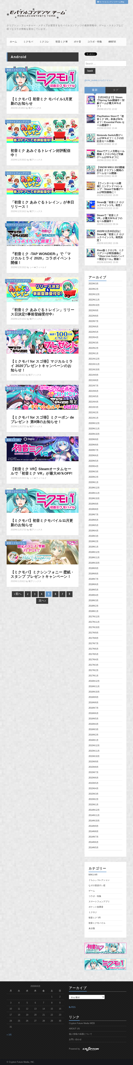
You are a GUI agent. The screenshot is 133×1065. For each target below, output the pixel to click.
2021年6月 (93, 391)
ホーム (13, 42)
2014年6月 (93, 842)
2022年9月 (93, 310)
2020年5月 (93, 461)
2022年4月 (93, 337)
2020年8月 (93, 445)
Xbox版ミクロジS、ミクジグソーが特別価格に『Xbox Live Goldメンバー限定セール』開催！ (110, 254)
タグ (116, 90)
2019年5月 (93, 525)
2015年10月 (94, 756)
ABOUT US (112, 42)
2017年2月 (93, 670)
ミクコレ (44, 42)
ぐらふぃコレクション (99, 880)
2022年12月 (94, 294)
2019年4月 (93, 531)
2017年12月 (94, 616)
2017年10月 (94, 627)
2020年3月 (93, 471)
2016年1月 (93, 740)
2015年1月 (93, 804)
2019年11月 (94, 493)
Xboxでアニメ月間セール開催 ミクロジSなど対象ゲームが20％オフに (111, 154)
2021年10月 (94, 369)
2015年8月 (93, 767)
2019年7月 (93, 514)
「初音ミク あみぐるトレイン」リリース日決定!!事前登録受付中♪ (42, 312)
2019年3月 (93, 536)
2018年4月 (93, 595)
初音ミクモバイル (16, 70)
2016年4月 (93, 724)
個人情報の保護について (80, 1034)
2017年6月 (93, 649)
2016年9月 (93, 697)
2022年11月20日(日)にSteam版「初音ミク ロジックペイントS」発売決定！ (110, 235)
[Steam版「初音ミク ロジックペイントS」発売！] (91, 205)
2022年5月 (93, 332)
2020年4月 (93, 466)
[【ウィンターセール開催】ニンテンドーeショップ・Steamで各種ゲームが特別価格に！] (91, 186)
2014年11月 (94, 815)
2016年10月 (94, 692)
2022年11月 (94, 300)
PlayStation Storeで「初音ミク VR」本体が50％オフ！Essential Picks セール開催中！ (110, 120)
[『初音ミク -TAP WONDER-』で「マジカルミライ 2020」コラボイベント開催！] (43, 233)
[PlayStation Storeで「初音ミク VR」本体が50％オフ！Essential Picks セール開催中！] (91, 119)
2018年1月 (93, 611)
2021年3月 (93, 407)
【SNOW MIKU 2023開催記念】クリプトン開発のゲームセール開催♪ (111, 170)
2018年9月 (93, 568)
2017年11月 (94, 622)
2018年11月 (94, 557)
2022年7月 (93, 321)
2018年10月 (94, 563)
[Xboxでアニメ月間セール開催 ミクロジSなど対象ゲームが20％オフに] (91, 154)
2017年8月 (93, 638)
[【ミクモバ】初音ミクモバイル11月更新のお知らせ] (43, 500)
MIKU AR (93, 875)
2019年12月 (94, 488)
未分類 (92, 928)
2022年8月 (93, 316)
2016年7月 (93, 708)
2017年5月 (93, 654)
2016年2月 (93, 735)
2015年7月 (93, 772)
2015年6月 (93, 778)
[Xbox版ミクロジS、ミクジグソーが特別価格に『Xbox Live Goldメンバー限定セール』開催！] (91, 253)
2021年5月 (93, 396)
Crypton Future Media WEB (82, 1023)
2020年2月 (93, 477)
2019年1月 (93, 547)
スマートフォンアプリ (18, 121)
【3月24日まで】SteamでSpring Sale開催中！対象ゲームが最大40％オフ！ (111, 101)
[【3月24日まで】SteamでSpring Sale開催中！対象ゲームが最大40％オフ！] (91, 100)
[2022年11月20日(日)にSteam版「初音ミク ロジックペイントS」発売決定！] (91, 234)
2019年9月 (93, 504)
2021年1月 (93, 418)
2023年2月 (93, 289)
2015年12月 (94, 745)
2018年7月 (93, 579)
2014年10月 (94, 821)
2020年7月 (93, 450)
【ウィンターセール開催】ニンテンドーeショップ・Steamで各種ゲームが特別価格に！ (110, 187)
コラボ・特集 (94, 42)
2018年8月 (93, 574)
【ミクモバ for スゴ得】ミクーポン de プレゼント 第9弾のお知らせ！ (42, 419)
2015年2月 (93, 799)
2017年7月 (93, 643)
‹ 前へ (17, 594)
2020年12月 (94, 423)
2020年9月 (93, 439)
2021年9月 (93, 375)
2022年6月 (93, 326)
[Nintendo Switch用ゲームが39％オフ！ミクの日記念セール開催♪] (91, 138)
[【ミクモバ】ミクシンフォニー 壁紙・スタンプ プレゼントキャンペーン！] (43, 552)
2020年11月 (94, 429)
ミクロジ (93, 912)
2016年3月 (93, 729)
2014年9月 (93, 826)
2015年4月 (93, 788)
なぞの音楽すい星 (97, 885)
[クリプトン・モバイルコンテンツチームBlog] (36, 13)
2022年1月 (93, 353)
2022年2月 (93, 348)
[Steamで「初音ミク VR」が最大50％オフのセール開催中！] (91, 218)
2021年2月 (93, 412)
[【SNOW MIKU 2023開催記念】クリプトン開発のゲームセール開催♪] (91, 170)
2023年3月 (93, 284)
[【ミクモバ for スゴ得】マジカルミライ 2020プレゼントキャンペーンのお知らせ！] (43, 341)
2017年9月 (93, 633)
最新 (95, 90)
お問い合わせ (75, 1039)
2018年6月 (93, 584)
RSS (73, 1007)
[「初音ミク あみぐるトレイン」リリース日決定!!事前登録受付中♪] (43, 289)
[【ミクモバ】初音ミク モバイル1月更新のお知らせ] (43, 78)
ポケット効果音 (96, 907)
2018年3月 (93, 600)
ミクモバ (28, 42)
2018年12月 (94, 552)
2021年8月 (93, 380)
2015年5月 (93, 783)
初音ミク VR (61, 42)
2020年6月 (93, 455)
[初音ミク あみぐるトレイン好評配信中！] (43, 130)
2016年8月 (93, 702)
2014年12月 (94, 810)
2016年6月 (93, 713)
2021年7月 (93, 386)
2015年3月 (93, 794)
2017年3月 (93, 665)
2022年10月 (94, 305)
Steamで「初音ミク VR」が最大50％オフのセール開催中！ (109, 218)
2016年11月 (94, 686)
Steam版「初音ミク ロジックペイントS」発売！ (110, 204)
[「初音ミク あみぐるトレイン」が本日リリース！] (43, 181)
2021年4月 (93, 402)
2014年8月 (93, 831)
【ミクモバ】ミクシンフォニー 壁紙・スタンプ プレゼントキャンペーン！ (42, 574)
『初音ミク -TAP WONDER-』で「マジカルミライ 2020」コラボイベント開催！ (41, 258)
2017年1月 (93, 676)
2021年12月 (94, 359)
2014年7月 (93, 837)
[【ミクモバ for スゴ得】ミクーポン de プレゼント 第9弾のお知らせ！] (43, 397)
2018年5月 (93, 590)
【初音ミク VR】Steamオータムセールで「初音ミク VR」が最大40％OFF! (41, 471)
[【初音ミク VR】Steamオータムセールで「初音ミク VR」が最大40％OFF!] (43, 448)
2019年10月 (94, 498)
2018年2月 (93, 606)
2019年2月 (93, 541)
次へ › (42, 600)
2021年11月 (94, 364)
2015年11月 (94, 751)
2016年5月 (93, 719)
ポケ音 (77, 42)
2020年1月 (93, 482)
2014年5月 (93, 847)
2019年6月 (93, 520)
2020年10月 (94, 434)
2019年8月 (93, 509)
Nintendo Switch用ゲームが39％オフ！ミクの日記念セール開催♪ (110, 138)
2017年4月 (93, 659)
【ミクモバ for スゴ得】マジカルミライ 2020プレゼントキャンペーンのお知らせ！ (42, 365)
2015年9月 (93, 762)
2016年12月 (94, 681)
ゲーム (92, 891)
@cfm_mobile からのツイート (99, 80)
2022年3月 (93, 343)
